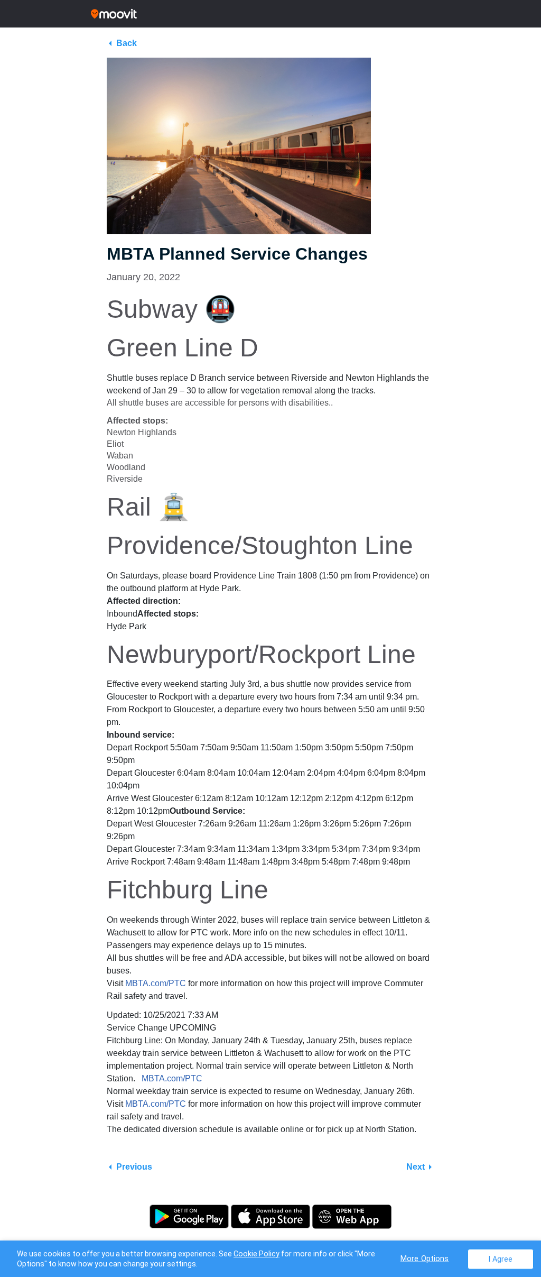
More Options (424, 1258)
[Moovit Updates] (270, 13)
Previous (134, 1166)
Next (415, 1166)
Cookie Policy (256, 1254)
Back (126, 43)
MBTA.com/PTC (155, 983)
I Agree (500, 1258)
